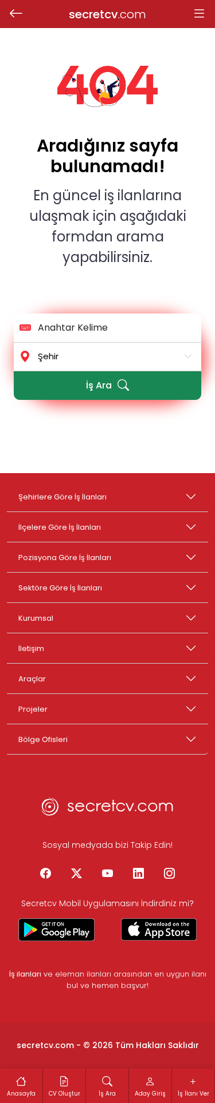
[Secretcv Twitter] (76, 874)
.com (107, 14)
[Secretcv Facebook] (46, 874)
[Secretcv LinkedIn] (138, 874)
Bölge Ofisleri (43, 739)
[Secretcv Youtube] (107, 874)
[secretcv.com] (107, 810)
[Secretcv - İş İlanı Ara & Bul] (56, 929)
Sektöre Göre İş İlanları (60, 587)
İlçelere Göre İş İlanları (59, 527)
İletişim (31, 648)
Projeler (33, 709)
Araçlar (32, 678)
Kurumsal (35, 618)
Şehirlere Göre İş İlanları (62, 496)
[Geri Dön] (16, 14)
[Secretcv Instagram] (169, 874)
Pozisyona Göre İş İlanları (64, 557)
